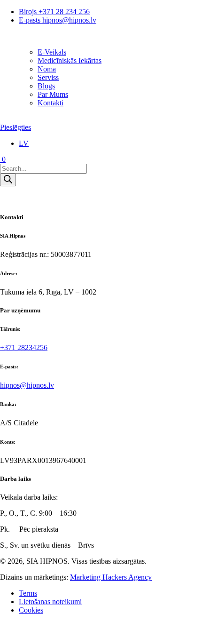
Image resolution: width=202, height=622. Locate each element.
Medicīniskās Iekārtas (69, 60)
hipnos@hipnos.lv (27, 385)
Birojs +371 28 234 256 (54, 12)
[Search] (8, 180)
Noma (47, 69)
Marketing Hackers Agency (111, 577)
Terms (28, 593)
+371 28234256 (23, 347)
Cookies (31, 610)
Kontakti (50, 103)
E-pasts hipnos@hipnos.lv (57, 20)
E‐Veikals (52, 52)
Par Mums (53, 94)
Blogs (46, 86)
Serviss (48, 77)
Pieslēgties (15, 127)
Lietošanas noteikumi (50, 602)
